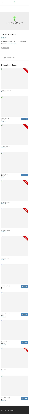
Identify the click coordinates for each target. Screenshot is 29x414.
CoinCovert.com (5, 314)
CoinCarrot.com (5, 286)
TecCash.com (4, 174)
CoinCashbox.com (6, 342)
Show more (3, 91)
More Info (24, 119)
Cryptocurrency (12, 43)
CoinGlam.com (5, 118)
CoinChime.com (5, 397)
